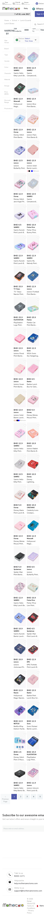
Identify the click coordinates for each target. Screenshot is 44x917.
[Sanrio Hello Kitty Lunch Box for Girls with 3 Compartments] (20, 65)
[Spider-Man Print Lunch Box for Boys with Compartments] (33, 625)
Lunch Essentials (26, 20)
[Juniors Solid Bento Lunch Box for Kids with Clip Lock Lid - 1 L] (33, 157)
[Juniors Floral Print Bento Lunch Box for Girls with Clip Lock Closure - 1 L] (20, 345)
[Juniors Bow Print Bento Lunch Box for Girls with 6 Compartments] (33, 96)
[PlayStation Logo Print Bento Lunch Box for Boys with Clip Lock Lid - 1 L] (20, 314)
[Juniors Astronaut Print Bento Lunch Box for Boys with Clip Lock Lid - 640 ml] (20, 656)
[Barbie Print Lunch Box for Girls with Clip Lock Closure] (33, 687)
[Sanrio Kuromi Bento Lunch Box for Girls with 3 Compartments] (20, 625)
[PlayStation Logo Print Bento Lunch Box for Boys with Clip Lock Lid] (33, 749)
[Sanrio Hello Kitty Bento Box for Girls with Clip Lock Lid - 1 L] (20, 780)
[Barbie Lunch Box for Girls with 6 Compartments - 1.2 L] (33, 376)
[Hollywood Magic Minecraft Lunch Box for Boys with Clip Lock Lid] (20, 96)
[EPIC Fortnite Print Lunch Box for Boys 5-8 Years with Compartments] (33, 656)
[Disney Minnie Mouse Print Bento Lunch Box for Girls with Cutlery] (33, 407)
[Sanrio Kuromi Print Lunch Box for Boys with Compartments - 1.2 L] (20, 222)
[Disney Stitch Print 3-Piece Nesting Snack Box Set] (20, 749)
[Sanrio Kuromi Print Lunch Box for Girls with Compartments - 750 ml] (20, 252)
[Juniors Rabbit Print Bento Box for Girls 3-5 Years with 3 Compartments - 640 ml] (33, 440)
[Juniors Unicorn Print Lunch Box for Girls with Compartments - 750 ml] (33, 780)
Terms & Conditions (31, 907)
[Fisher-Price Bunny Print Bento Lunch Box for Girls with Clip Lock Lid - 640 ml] (33, 222)
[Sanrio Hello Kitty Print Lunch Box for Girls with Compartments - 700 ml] (20, 471)
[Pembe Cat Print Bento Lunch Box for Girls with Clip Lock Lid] (33, 314)
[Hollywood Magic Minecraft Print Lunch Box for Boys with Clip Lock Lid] (33, 533)
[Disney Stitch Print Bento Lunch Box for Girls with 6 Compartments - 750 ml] (20, 127)
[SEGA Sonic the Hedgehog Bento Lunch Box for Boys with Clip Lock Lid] (33, 345)
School (14, 20)
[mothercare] (12, 8)
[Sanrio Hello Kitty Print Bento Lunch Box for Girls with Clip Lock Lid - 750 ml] (20, 440)
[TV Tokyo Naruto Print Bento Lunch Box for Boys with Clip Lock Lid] (20, 283)
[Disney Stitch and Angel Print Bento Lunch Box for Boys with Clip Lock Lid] (20, 191)
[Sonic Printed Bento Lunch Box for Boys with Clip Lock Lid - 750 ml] (33, 718)
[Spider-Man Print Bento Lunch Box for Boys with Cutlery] (20, 564)
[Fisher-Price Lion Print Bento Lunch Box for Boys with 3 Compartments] (33, 595)
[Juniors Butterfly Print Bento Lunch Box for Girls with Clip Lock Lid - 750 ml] (20, 157)
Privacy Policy (30, 911)
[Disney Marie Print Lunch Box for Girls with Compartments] (20, 502)
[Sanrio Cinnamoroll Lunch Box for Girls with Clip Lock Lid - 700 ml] (33, 191)
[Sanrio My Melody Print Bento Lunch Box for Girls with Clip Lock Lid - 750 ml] (33, 252)
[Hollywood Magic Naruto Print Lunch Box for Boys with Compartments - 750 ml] (20, 687)
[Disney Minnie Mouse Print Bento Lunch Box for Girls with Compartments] (20, 533)
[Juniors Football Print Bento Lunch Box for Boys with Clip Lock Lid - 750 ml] (33, 283)
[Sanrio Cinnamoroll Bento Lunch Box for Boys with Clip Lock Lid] (33, 65)
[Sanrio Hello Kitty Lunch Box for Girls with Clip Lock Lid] (20, 595)
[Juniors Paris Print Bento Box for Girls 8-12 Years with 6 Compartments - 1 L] (33, 127)
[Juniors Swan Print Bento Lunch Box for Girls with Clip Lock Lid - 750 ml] (20, 376)
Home (6, 20)
